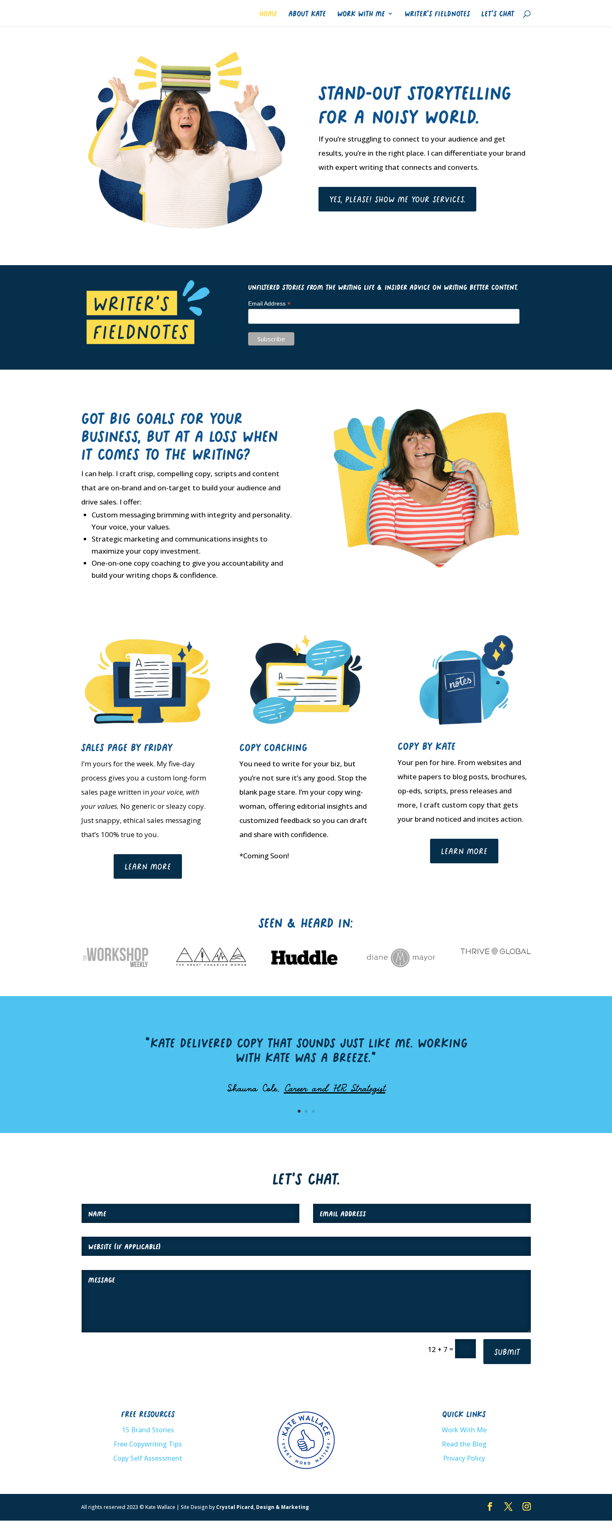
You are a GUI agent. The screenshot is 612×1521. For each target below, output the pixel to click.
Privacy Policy (464, 1458)
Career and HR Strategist (335, 1087)
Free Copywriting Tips (148, 1444)
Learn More (147, 866)
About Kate (307, 13)
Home (268, 13)
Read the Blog (464, 1444)
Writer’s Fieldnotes (437, 13)
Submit (507, 1351)
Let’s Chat (497, 13)
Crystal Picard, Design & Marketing (262, 1507)
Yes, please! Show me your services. (397, 198)
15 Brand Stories (148, 1429)
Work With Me (361, 13)
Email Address (269, 304)
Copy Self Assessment (147, 1458)
